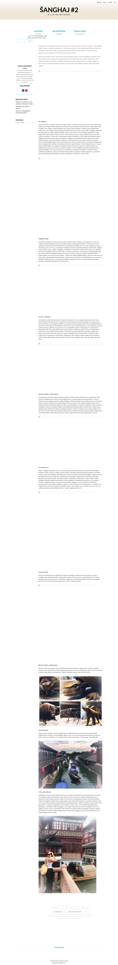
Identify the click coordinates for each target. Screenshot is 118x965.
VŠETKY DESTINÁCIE (64, 14)
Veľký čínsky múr (70, 907)
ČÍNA (57, 14)
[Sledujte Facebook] (23, 90)
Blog (104, 2)
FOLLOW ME (59, 947)
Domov (99, 2)
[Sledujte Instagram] (26, 90)
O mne (110, 2)
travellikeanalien (58, 911)
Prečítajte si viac (70, 922)
